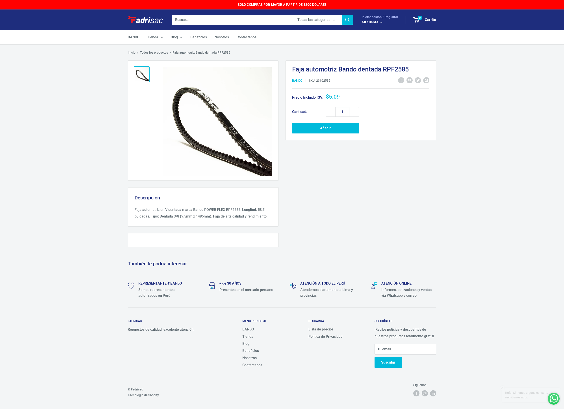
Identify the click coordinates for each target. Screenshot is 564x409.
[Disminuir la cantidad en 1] (330, 111)
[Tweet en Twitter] (418, 80)
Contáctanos (246, 37)
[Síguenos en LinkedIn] (433, 393)
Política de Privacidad (325, 336)
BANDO (133, 37)
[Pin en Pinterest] (409, 80)
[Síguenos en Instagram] (425, 393)
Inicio (131, 52)
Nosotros (222, 37)
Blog (174, 37)
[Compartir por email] (426, 80)
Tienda (152, 37)
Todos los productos (154, 52)
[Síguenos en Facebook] (416, 393)
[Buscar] (347, 20)
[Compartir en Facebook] (401, 80)
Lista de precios (321, 329)
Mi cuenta (370, 22)
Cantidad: (299, 112)
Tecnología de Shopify (143, 395)
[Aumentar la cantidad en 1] (354, 111)
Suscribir (388, 362)
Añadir (325, 128)
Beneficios (198, 37)
